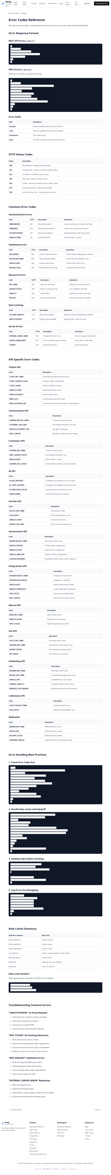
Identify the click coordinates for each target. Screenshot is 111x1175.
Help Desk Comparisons (38, 1154)
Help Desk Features (36, 1127)
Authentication (62, 1130)
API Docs (76, 3)
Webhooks (61, 1136)
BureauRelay (55, 1169)
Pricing (34, 3)
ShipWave (63, 1169)
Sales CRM (24, 3)
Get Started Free (102, 3)
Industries (33, 1142)
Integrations (33, 1136)
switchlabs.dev (72, 1169)
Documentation (14, 13)
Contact (88, 1136)
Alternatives (52, 3)
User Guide (67, 3)
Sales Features (34, 1133)
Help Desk (15, 3)
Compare (42, 3)
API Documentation (64, 1127)
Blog (61, 3)
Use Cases (33, 1139)
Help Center (89, 1133)
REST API (60, 1133)
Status (87, 1139)
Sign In (87, 3)
